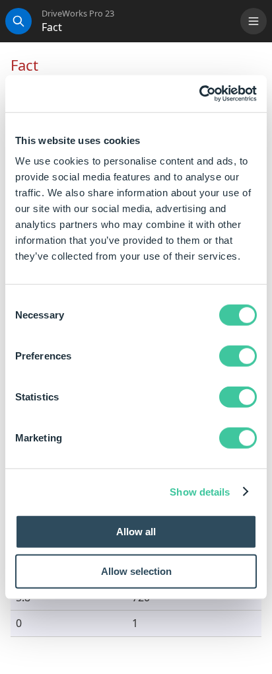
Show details (200, 491)
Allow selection (136, 570)
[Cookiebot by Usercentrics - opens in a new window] (199, 93)
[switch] (238, 356)
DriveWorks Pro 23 (78, 13)
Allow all (136, 531)
